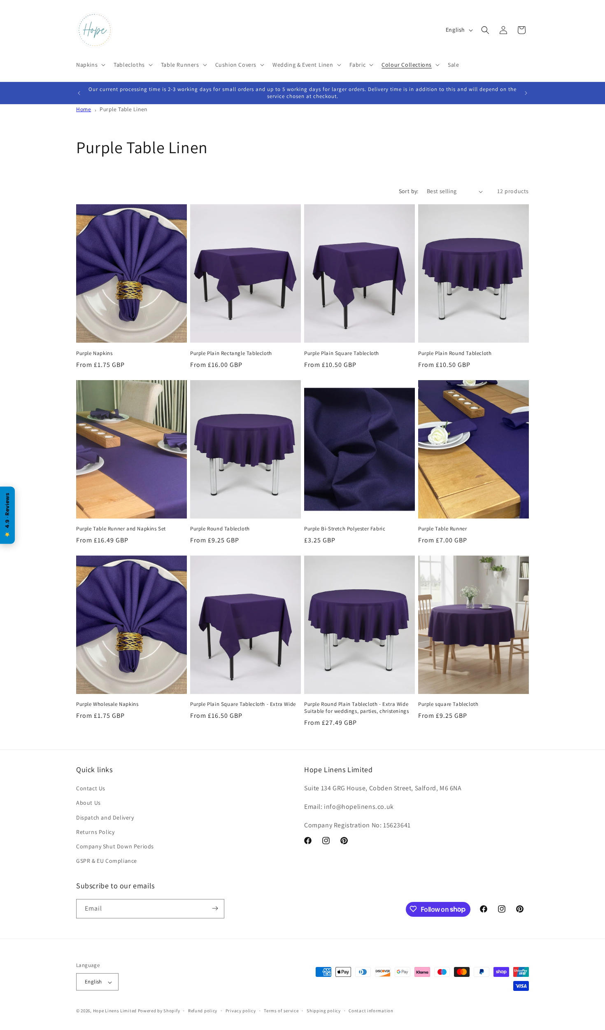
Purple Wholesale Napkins (107, 704)
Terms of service (281, 1011)
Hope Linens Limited (115, 1011)
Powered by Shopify (159, 1011)
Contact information (371, 1011)
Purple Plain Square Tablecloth (341, 353)
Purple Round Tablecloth (220, 529)
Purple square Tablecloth (448, 704)
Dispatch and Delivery (105, 817)
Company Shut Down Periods (115, 846)
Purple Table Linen (123, 109)
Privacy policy (241, 1011)
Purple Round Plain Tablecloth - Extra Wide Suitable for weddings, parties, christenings (356, 708)
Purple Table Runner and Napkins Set (121, 529)
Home (83, 109)
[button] (90, 64)
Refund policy (202, 1011)
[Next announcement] (526, 93)
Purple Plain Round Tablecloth (454, 353)
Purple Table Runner (442, 529)
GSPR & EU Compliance (106, 861)
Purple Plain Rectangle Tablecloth (231, 353)
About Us (88, 803)
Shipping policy (324, 1011)
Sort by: (409, 191)
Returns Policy (95, 832)
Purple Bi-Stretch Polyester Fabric (344, 529)
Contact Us (90, 788)
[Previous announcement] (79, 93)
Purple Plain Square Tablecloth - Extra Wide (243, 704)
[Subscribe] (215, 908)
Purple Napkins (94, 353)
